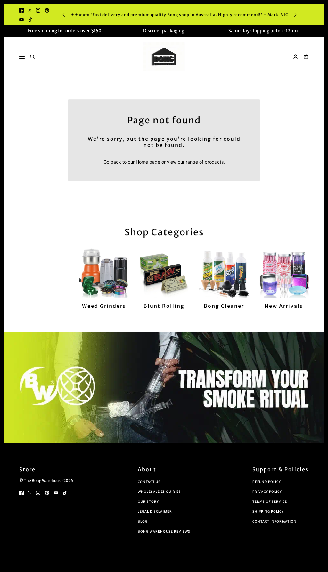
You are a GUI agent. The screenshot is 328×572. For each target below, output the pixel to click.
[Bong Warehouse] (164, 56)
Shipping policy (268, 511)
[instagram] (38, 10)
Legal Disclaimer (155, 511)
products (214, 161)
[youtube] (21, 19)
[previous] (63, 15)
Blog (143, 521)
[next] (295, 15)
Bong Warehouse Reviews (164, 531)
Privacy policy (267, 492)
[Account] (295, 56)
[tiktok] (30, 19)
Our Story (148, 502)
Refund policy (266, 482)
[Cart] (306, 56)
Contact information (274, 521)
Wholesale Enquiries (159, 492)
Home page (148, 161)
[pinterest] (47, 10)
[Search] (32, 56)
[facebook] (21, 10)
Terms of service (269, 502)
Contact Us (149, 482)
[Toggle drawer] (22, 57)
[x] (30, 10)
